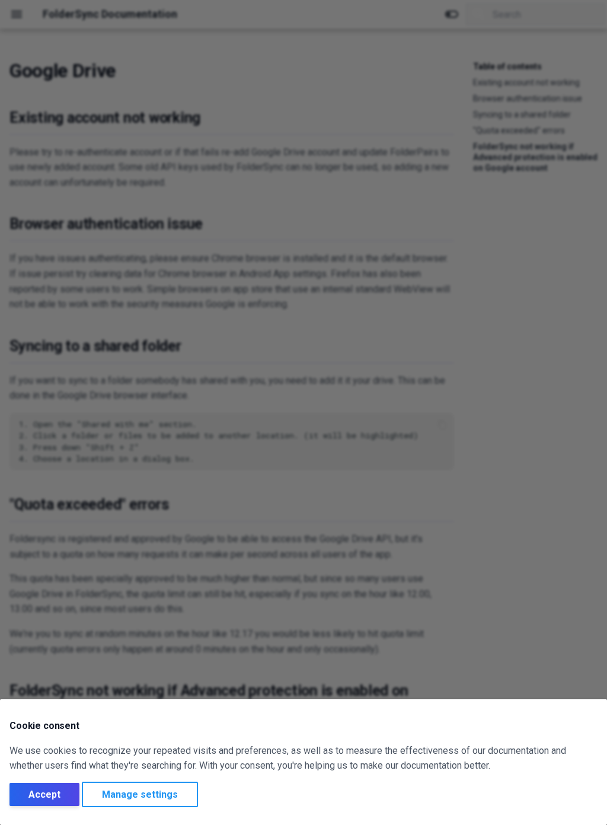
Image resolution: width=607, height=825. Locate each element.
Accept (44, 794)
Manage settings (140, 794)
